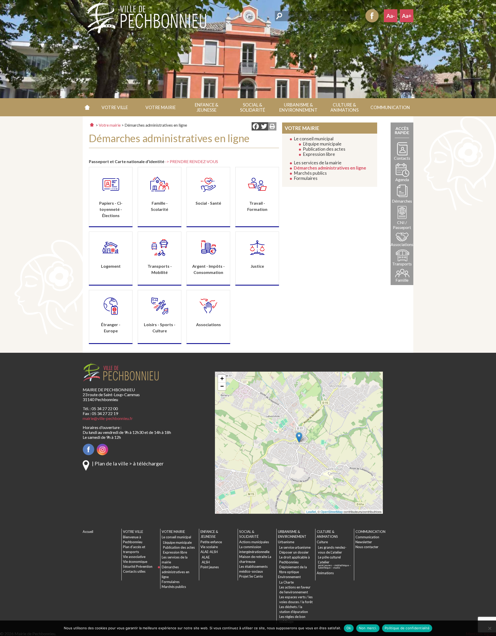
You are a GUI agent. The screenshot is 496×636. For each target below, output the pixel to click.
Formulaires (305, 178)
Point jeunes (209, 567)
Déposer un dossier (294, 552)
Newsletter (363, 542)
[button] (115, 107)
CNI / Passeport (402, 225)
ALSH (206, 562)
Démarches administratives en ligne (330, 168)
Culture (322, 542)
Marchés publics (310, 173)
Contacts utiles (134, 571)
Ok (348, 628)
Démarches (402, 200)
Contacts (402, 158)
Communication (367, 537)
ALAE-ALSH (209, 552)
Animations (325, 573)
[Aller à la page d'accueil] (92, 125)
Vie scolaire (209, 547)
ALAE (206, 557)
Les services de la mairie (318, 162)
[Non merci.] (489, 628)
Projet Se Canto (251, 576)
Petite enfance (211, 542)
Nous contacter (366, 547)
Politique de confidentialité (407, 628)
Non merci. (368, 628)
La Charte (286, 582)
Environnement (289, 577)
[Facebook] (256, 127)
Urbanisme (286, 542)
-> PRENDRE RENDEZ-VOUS (191, 161)
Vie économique (135, 562)
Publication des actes (324, 149)
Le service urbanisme (295, 547)
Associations (402, 244)
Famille (402, 280)
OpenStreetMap (332, 511)
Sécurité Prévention (137, 566)
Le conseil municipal (314, 138)
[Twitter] (264, 127)
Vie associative (134, 557)
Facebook (372, 15)
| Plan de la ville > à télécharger (128, 463)
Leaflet (311, 511)
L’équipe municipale (322, 144)
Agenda (402, 179)
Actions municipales (254, 542)
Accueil (87, 107)
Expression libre (319, 154)
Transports (402, 263)
